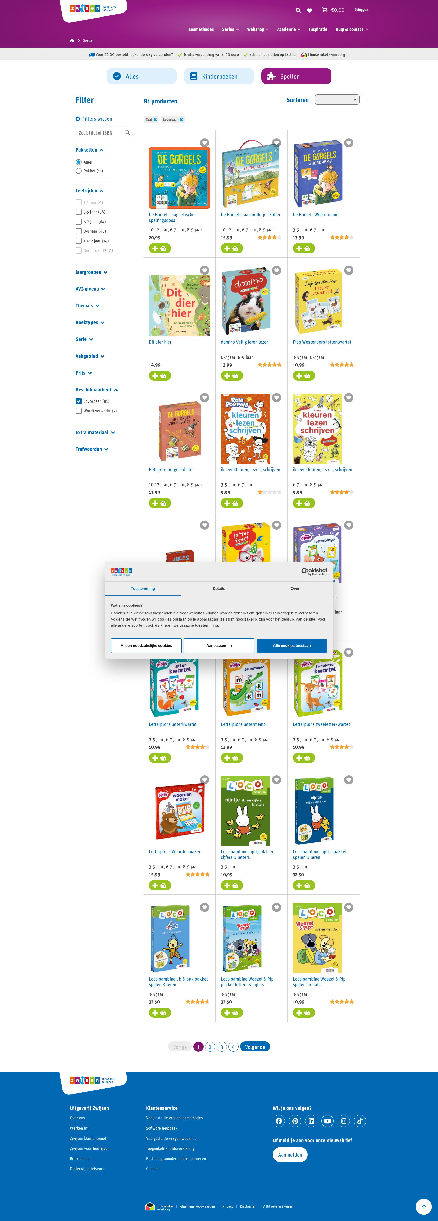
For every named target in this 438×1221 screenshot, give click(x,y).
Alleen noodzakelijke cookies (146, 645)
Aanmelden (290, 1154)
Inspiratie (318, 29)
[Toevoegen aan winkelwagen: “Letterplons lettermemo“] (232, 758)
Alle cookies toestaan (292, 645)
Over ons (77, 1117)
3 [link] (221, 1046)
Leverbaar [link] (170, 119)
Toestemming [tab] (143, 588)
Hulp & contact (349, 29)
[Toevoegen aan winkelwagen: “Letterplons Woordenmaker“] (160, 885)
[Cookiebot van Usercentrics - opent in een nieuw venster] (305, 572)
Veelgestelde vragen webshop (171, 1138)
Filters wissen (97, 118)
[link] (255, 1046)
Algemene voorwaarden (197, 1206)
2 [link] (210, 1046)
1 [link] (198, 1046)
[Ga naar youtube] (327, 1121)
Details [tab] (219, 588)
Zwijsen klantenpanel (88, 1138)
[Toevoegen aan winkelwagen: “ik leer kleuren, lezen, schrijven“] (232, 503)
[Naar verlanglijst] (309, 9)
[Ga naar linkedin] (311, 1121)
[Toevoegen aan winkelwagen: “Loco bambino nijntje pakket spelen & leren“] (304, 885)
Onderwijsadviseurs (87, 1168)
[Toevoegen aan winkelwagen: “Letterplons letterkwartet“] (160, 758)
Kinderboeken (220, 76)
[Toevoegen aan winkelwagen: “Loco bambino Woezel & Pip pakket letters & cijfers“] (232, 1013)
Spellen (290, 76)
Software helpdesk (161, 1128)
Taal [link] (149, 119)
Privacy (227, 1206)
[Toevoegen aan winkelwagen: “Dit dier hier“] (160, 376)
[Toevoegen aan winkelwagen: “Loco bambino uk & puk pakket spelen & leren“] (160, 1013)
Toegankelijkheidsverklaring (170, 1148)
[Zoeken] (298, 9)
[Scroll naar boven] (424, 1207)
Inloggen (361, 9)
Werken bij (79, 1128)
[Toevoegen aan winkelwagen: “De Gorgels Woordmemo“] (304, 248)
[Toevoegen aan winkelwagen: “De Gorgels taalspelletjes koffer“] (232, 248)
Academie (286, 29)
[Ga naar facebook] (279, 1121)
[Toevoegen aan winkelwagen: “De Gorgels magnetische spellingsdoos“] (160, 248)
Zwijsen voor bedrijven (90, 1148)
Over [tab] (295, 588)
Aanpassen (216, 645)
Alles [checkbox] (88, 162)
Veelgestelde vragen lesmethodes (174, 1117)
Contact (152, 1168)
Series (228, 29)
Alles (132, 76)
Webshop (255, 29)
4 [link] (233, 1046)
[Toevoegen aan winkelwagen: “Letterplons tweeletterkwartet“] (304, 758)
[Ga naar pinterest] (295, 1121)
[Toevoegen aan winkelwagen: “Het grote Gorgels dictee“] (160, 503)
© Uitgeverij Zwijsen (277, 1206)
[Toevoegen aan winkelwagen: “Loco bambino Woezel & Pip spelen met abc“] (304, 1013)
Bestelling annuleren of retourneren (176, 1158)
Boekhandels (81, 1158)
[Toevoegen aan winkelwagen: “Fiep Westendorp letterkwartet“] (304, 376)
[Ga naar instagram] (344, 1121)
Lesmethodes (201, 29)
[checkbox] (95, 171)
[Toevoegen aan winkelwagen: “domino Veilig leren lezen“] (232, 376)
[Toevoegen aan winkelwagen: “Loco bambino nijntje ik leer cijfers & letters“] (232, 885)
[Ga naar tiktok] (360, 1121)
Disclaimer (248, 1206)
